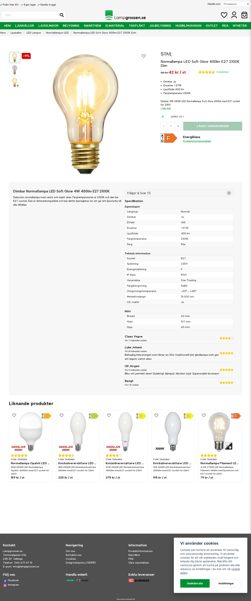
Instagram (13, 584)
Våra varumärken (138, 562)
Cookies (71, 558)
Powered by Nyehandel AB (125, 599)
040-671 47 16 (23, 562)
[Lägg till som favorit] (224, 15)
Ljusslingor (48, 25)
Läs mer (166, 108)
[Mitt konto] (234, 15)
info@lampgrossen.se (26, 566)
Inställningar (226, 583)
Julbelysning (160, 25)
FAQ (131, 558)
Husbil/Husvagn (188, 25)
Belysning (71, 25)
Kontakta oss (74, 555)
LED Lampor (33, 32)
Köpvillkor (134, 555)
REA (225, 25)
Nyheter (240, 25)
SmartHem (92, 25)
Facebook (13, 580)
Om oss (70, 551)
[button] (62, 15)
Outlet (212, 25)
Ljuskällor (24, 25)
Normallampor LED (57, 32)
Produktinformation (140, 551)
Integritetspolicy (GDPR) (81, 562)
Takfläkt (137, 25)
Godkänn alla (195, 583)
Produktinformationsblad (197, 141)
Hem (7, 25)
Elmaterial (114, 25)
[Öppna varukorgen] (244, 15)
